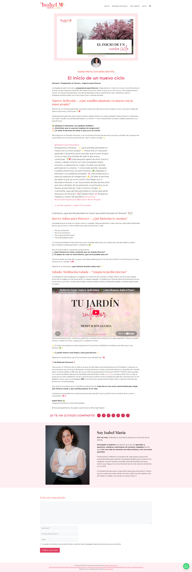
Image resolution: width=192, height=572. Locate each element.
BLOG (144, 6)
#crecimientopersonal (65, 199)
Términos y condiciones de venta (134, 567)
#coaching (89, 197)
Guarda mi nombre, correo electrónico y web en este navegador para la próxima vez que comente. (81, 544)
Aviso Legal (52, 567)
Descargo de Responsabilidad (115, 567)
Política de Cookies (74, 567)
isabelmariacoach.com (111, 565)
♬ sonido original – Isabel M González (72, 205)
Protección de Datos (100, 567)
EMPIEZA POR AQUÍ (120, 6)
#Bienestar (81, 199)
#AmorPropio (94, 199)
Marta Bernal (109, 569)
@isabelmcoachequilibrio (66, 145)
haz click (108, 374)
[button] (99, 415)
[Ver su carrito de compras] (150, 6)
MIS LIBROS (135, 6)
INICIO (106, 6)
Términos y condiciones (87, 567)
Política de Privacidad (62, 567)
